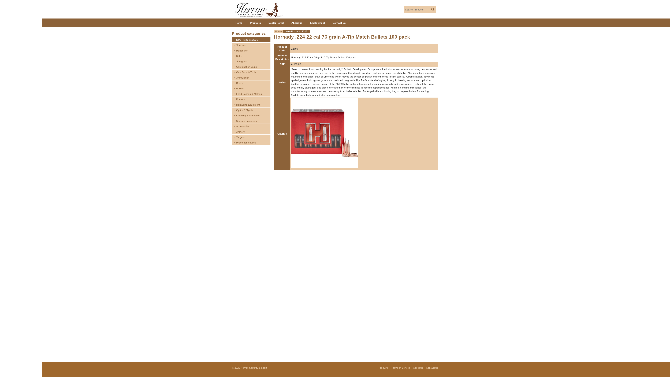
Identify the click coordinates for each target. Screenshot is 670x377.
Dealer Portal (276, 22)
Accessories (243, 126)
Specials (240, 45)
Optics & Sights (244, 110)
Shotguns (241, 61)
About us (296, 22)
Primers (240, 99)
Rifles (239, 56)
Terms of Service (401, 367)
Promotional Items (246, 142)
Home (278, 31)
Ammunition (242, 77)
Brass (239, 83)
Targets (240, 137)
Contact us (339, 22)
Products (255, 22)
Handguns (242, 50)
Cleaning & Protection (248, 115)
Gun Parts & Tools (246, 72)
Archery (240, 131)
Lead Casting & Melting (249, 94)
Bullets (240, 88)
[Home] (259, 9)
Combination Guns (246, 66)
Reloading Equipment (248, 104)
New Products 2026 (296, 31)
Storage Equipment (247, 121)
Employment (317, 22)
